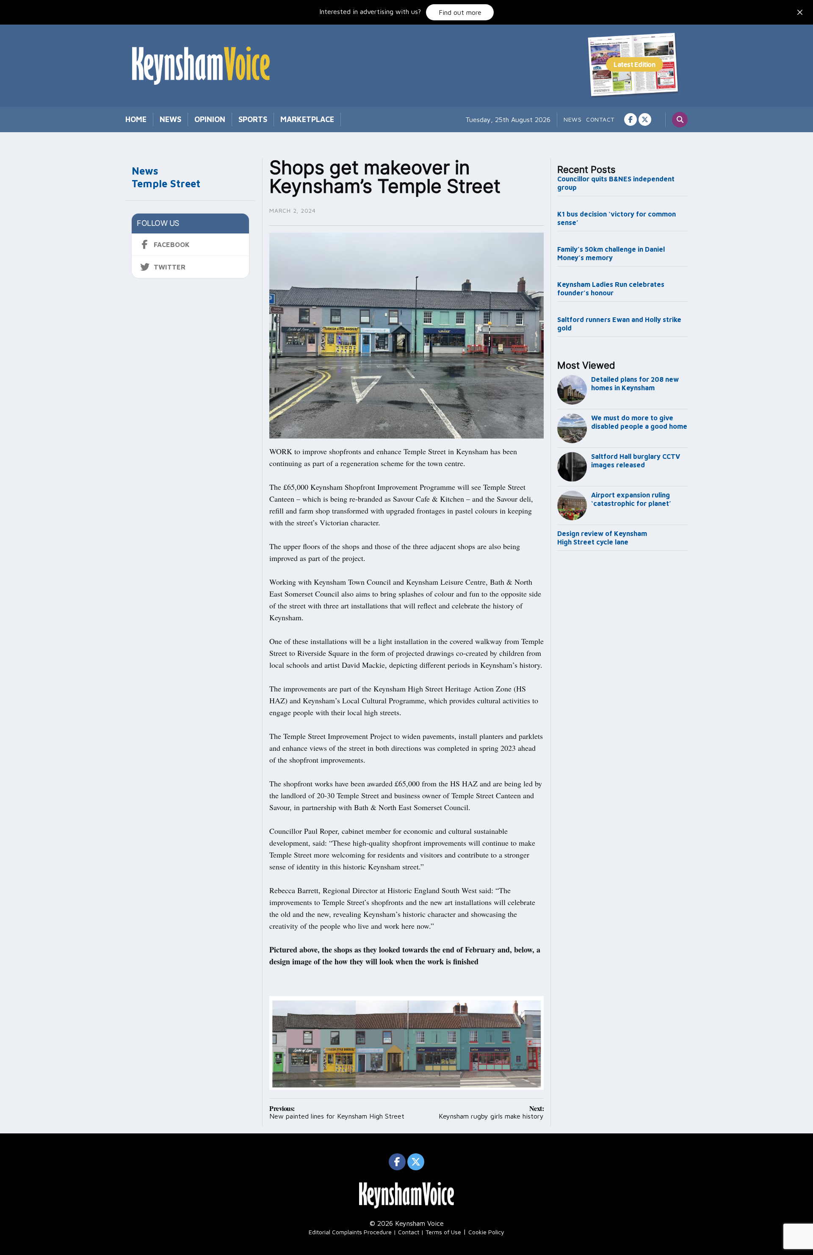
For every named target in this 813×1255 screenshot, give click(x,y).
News (170, 119)
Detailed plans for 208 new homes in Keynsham (635, 383)
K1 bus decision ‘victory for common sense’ (616, 218)
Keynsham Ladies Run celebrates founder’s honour (610, 288)
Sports (252, 119)
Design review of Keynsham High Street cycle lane (602, 538)
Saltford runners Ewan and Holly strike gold (619, 324)
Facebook (172, 244)
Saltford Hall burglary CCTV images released (635, 461)
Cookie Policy (486, 1232)
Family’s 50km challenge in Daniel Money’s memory (611, 253)
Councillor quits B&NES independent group (616, 183)
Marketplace (307, 119)
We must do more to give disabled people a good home (639, 422)
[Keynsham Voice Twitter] (645, 119)
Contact (600, 119)
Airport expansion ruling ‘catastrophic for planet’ (631, 499)
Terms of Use (443, 1232)
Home (136, 119)
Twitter (169, 267)
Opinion (209, 119)
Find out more (460, 12)
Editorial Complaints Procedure (350, 1232)
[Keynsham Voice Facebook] (630, 119)
